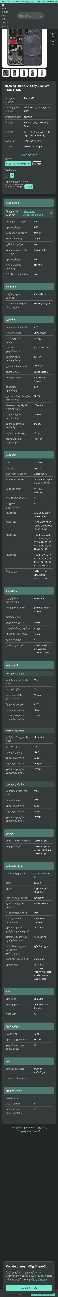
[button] (54, 16)
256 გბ (19, 186)
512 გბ (29, 186)
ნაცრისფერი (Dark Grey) (18, 164)
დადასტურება (29, 1287)
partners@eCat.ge (49, 1)
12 (12, 175)
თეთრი (37, 164)
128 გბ (9, 186)
